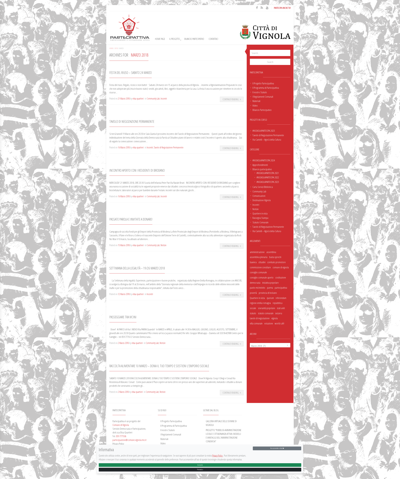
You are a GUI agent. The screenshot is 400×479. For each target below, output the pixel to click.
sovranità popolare (266, 308)
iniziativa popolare (270, 282)
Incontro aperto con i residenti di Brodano (137, 170)
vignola (274, 318)
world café (279, 323)
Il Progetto (174, 39)
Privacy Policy (217, 455)
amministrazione (257, 252)
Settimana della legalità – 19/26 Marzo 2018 (137, 268)
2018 (116, 48)
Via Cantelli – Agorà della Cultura (266, 139)
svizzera (278, 313)
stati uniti (281, 308)
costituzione (280, 277)
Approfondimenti (260, 165)
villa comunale (256, 323)
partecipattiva (281, 287)
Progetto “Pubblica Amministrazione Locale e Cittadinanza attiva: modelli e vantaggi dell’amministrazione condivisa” (223, 435)
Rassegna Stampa (260, 218)
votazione (268, 323)
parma (270, 287)
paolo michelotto (257, 287)
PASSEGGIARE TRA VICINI (122, 317)
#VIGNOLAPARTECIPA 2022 (268, 177)
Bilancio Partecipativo (194, 39)
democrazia (255, 282)
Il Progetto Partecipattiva (263, 83)
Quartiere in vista (260, 213)
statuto (253, 313)
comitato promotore (276, 262)
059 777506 (121, 436)
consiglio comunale (258, 272)
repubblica (277, 303)
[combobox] (270, 345)
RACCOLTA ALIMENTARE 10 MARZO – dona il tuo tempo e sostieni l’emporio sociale (159, 366)
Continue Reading (230, 99)
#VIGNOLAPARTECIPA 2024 (263, 160)
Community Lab (259, 191)
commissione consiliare (260, 267)
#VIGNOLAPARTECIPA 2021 (268, 173)
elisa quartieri (138, 98)
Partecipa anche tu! (282, 7)
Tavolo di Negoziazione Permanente (268, 135)
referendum (281, 298)
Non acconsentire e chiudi (276, 448)
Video (255, 105)
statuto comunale (265, 313)
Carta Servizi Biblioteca (262, 187)
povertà (253, 293)
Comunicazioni (258, 196)
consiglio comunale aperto (261, 277)
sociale (253, 308)
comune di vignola (281, 267)
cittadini (261, 262)
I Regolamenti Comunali (262, 96)
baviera (253, 262)
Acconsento (200, 465)
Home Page (160, 39)
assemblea (271, 252)
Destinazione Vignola (261, 200)
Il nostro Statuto (259, 92)
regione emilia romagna (260, 303)
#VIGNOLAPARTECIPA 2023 (263, 130)
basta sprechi (275, 257)
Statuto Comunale (260, 222)
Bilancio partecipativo (262, 169)
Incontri (255, 204)
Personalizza (200, 469)
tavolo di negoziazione (260, 318)
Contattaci (213, 39)
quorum (270, 298)
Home (111, 48)
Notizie (255, 209)
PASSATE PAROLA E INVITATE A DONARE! (130, 219)
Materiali (256, 101)
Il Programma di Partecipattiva (265, 87)
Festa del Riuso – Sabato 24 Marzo (130, 72)
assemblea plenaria (258, 257)
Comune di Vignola (120, 425)
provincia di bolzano (268, 293)
